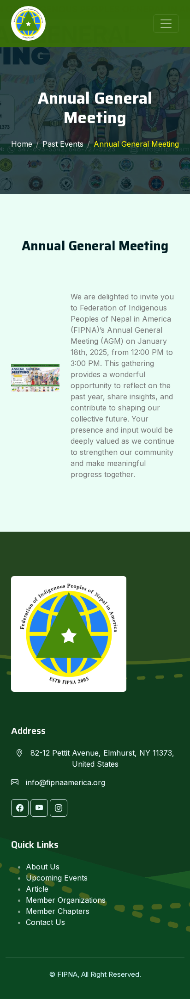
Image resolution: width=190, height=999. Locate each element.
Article (37, 889)
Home (21, 144)
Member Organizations (66, 900)
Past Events (62, 144)
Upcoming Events (57, 877)
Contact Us (45, 922)
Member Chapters (57, 911)
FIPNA (67, 974)
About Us (42, 866)
